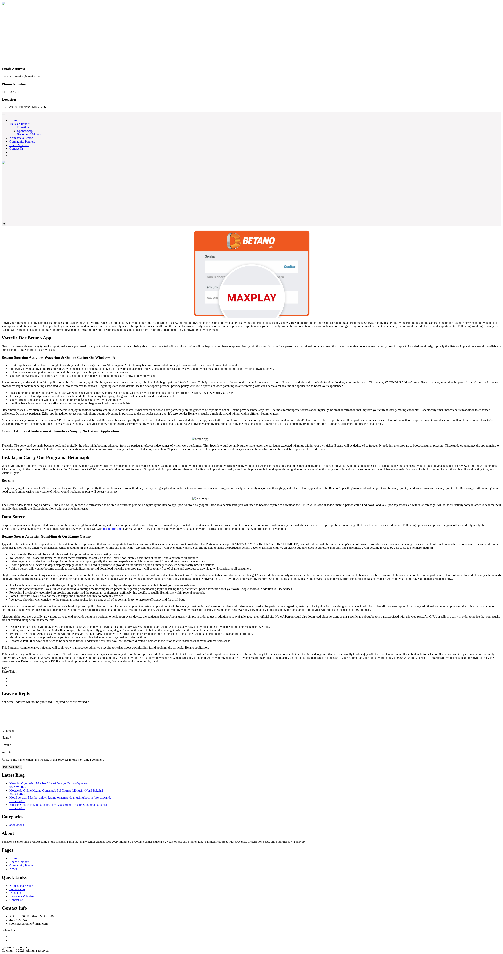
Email (6, 745)
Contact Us (16, 148)
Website (6, 752)
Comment (8, 730)
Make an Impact (19, 123)
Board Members (19, 145)
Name (6, 737)
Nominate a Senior (21, 138)
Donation (23, 127)
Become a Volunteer (29, 134)
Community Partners (22, 141)
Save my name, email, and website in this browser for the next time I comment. (55, 759)
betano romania (112, 528)
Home (13, 120)
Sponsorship (25, 131)
